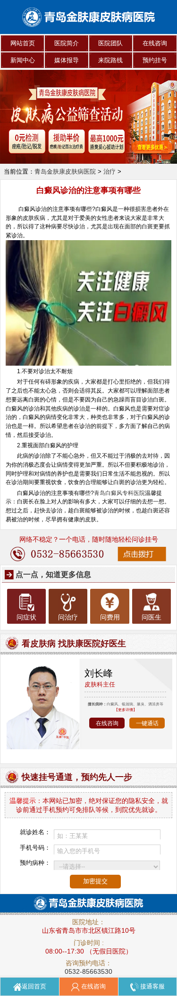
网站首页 (22, 43)
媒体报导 (66, 60)
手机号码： (35, 847)
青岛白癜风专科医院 (119, 493)
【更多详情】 (125, 709)
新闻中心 (22, 60)
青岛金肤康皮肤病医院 (65, 171)
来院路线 (110, 60)
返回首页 (34, 986)
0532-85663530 (88, 971)
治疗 (109, 171)
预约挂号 (155, 60)
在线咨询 (155, 43)
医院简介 (66, 43)
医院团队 (110, 43)
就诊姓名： (35, 832)
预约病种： (35, 862)
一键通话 (147, 723)
